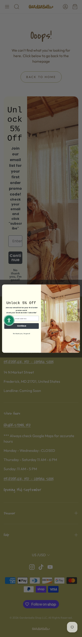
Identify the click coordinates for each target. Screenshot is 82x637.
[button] (9, 320)
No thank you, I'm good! (21, 333)
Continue (21, 325)
